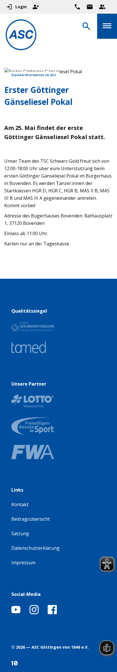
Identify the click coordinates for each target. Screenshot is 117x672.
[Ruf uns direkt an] (77, 6)
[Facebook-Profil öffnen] (52, 612)
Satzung (20, 533)
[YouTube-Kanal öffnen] (15, 612)
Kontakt (19, 504)
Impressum (23, 562)
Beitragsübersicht (30, 519)
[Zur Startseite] (21, 35)
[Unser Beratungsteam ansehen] (102, 6)
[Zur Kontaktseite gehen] (89, 6)
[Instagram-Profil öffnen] (34, 612)
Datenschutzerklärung (35, 548)
